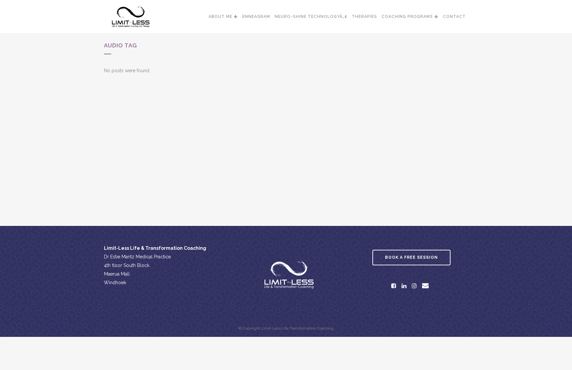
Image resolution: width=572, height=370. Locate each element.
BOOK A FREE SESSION (411, 257)
